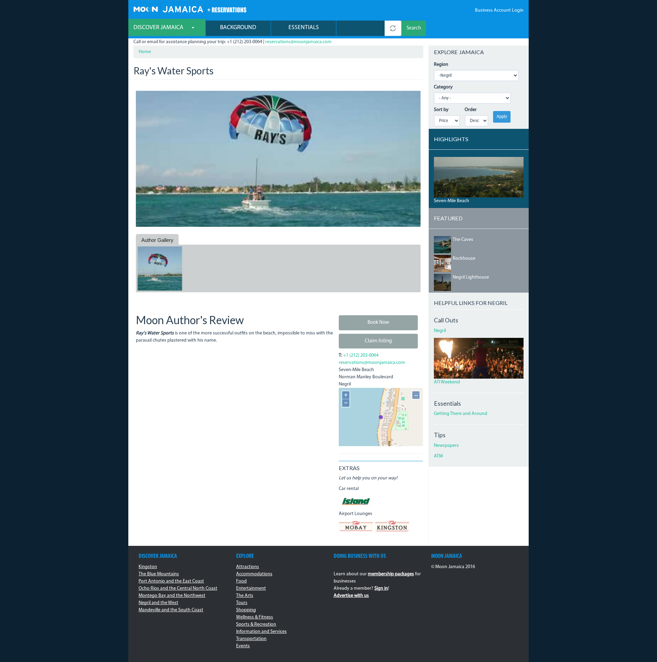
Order (471, 109)
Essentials (303, 27)
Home (145, 51)
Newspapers (446, 445)
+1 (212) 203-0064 (360, 355)
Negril (440, 330)
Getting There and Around (460, 413)
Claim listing (378, 341)
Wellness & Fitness (254, 617)
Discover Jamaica (159, 27)
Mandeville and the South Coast (171, 610)
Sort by (441, 109)
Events (243, 646)
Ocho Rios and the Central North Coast (178, 588)
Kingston (148, 566)
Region (441, 64)
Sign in (381, 588)
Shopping (246, 610)
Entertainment (251, 588)
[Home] (189, 8)
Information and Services (261, 631)
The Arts (244, 595)
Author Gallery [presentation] (157, 240)
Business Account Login (499, 10)
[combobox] (360, 28)
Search (414, 28)
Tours (241, 602)
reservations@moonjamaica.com (298, 42)
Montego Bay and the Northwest (172, 595)
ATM (438, 456)
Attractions (247, 566)
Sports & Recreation (256, 624)
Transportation (251, 638)
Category (443, 87)
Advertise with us (351, 595)
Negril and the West (158, 602)
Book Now (378, 322)
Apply (502, 116)
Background (238, 27)
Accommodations (254, 574)
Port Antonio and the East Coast (171, 581)
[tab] (157, 240)
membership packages (391, 574)
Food (241, 581)
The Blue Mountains (159, 574)
